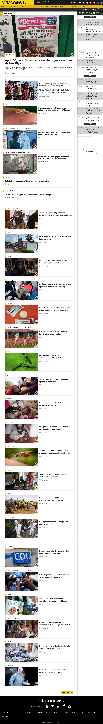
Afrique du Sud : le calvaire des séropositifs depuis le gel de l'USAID (54, 623)
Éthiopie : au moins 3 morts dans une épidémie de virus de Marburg (55, 285)
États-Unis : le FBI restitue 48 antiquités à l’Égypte (93, 103)
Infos (3, 7)
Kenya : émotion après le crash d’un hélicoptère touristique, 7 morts (93, 130)
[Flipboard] (58, 706)
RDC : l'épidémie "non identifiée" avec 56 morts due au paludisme (55, 576)
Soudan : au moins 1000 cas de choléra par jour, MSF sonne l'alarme (55, 499)
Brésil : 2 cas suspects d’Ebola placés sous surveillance (28, 181)
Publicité (74, 712)
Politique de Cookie (51, 712)
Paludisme (10, 446)
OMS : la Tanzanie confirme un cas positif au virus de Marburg (53, 671)
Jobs (81, 712)
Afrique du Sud (12, 209)
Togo (8, 351)
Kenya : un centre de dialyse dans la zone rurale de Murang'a (54, 647)
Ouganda (10, 422)
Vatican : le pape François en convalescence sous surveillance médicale (53, 600)
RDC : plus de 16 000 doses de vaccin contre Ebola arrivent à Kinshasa (93, 111)
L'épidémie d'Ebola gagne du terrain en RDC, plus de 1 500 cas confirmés (55, 158)
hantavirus (9, 191)
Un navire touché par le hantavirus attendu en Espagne (28, 195)
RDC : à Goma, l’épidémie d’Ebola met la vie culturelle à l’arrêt (93, 88)
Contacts (39, 712)
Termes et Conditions (25, 712)
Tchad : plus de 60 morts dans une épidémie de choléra (53, 380)
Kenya (9, 256)
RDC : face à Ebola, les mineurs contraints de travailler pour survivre (93, 29)
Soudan (9, 399)
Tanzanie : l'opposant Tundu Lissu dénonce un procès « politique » (93, 118)
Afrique (7, 104)
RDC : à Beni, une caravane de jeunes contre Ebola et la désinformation (92, 70)
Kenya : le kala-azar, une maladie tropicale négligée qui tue (53, 261)
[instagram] (69, 706)
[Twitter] (53, 706)
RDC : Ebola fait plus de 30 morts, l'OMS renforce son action (53, 333)
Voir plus (90, 151)
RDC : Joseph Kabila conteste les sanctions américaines (93, 62)
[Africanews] (13, 2)
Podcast (84, 7)
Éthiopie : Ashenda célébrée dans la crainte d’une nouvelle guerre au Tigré (92, 54)
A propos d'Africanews (8, 712)
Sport (20, 7)
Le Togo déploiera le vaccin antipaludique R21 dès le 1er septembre (51, 357)
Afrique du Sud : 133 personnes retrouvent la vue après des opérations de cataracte (55, 214)
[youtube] (47, 706)
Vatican (9, 594)
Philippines (11, 518)
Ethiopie (10, 280)
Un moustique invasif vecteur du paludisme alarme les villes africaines (54, 109)
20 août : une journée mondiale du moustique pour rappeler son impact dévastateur (54, 452)
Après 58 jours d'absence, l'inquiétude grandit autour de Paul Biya (38, 62)
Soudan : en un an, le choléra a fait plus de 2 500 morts (53, 404)
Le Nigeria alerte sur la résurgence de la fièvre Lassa (55, 238)
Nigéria (9, 232)
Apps (88, 712)
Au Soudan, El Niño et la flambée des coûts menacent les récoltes (92, 81)
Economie (11, 7)
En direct (85, 10)
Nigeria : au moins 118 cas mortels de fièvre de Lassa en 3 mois (54, 552)
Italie (9, 80)
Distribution (64, 712)
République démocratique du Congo (18, 129)
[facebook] (64, 706)
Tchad (9, 375)
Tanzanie (10, 666)
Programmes (73, 7)
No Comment (60, 7)
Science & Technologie (43, 7)
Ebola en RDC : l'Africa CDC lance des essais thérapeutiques (54, 133)
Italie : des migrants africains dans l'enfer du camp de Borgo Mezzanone (55, 85)
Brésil (7, 177)
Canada (9, 304)
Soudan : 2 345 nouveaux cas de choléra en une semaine (52, 475)
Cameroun (10, 55)
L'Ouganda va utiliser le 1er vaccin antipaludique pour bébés (53, 428)
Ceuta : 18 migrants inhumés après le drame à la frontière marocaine (92, 96)
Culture (28, 7)
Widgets (95, 712)
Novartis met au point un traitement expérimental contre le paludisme (54, 309)
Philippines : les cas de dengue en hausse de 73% (53, 523)
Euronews (5, 717)
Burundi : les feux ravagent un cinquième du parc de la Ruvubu (93, 22)
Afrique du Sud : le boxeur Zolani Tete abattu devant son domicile (91, 37)
